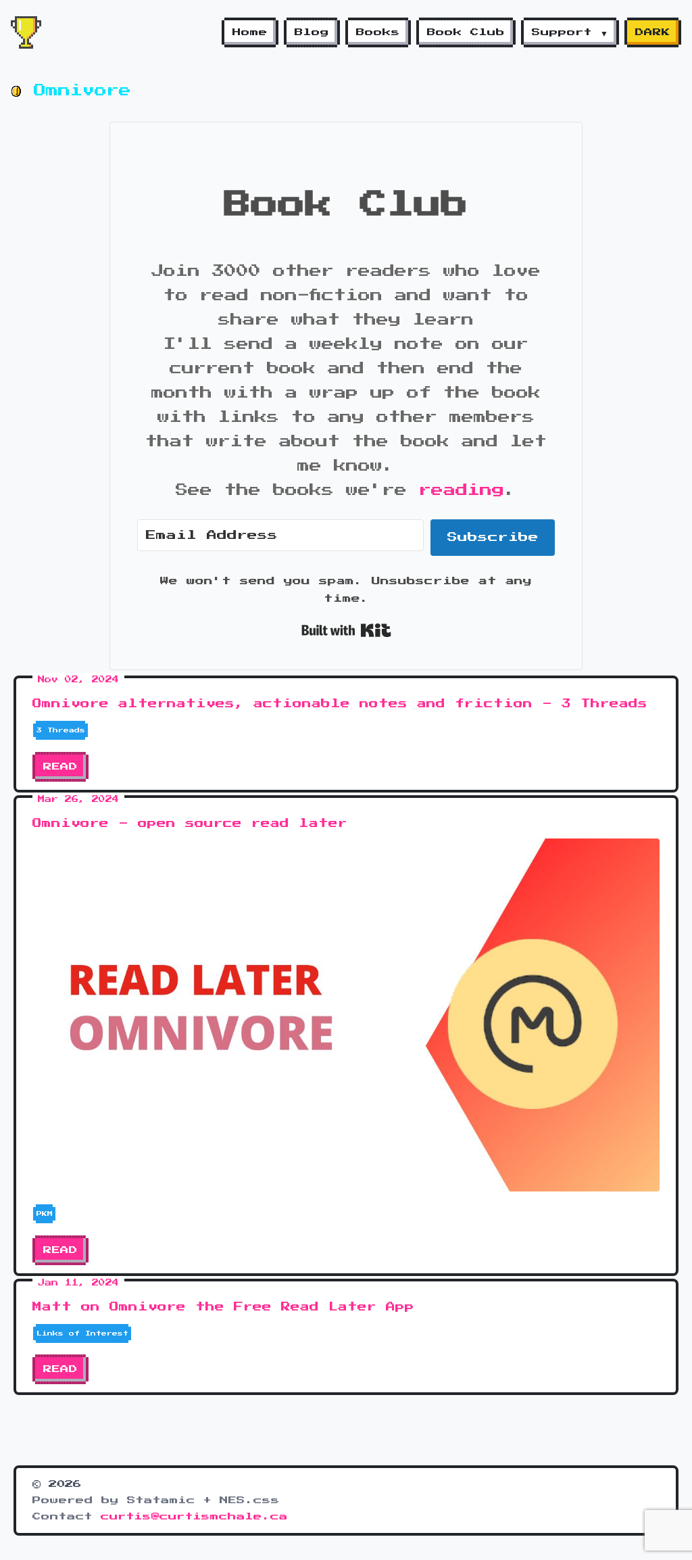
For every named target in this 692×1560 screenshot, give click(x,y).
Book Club (466, 32)
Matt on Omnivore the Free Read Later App (223, 1307)
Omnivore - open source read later (189, 823)
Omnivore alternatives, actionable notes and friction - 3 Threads (339, 704)
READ (60, 767)
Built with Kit (346, 630)
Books (378, 32)
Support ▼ (570, 32)
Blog (312, 32)
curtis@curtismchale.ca (194, 1517)
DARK (652, 32)
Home (250, 32)
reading (461, 490)
